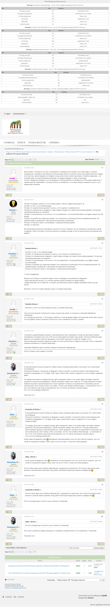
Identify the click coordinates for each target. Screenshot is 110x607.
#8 (102, 451)
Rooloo (91, 598)
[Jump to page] (35, 159)
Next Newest (21, 548)
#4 (102, 299)
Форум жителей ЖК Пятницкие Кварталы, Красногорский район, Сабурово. (30, 152)
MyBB (104, 595)
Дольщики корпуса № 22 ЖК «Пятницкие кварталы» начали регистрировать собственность (39, 566)
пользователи (37, 142)
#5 (102, 330)
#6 (102, 362)
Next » (30, 159)
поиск (21, 142)
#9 (102, 484)
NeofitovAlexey (98, 574)
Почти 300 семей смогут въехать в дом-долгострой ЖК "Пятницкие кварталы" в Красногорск (39, 573)
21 (26, 159)
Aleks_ (12, 414)
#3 (102, 243)
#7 (102, 404)
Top (14, 597)
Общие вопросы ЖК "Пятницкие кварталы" (79, 152)
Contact (9, 597)
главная (9, 142)
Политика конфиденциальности (15, 588)
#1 (102, 167)
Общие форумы (60, 152)
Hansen (12, 210)
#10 (102, 516)
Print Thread (10, 579)
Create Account (18, 114)
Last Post (96, 566)
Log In (8, 114)
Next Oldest (11, 548)
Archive (21, 597)
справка (54, 142)
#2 (102, 199)
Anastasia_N (12, 373)
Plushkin (12, 254)
